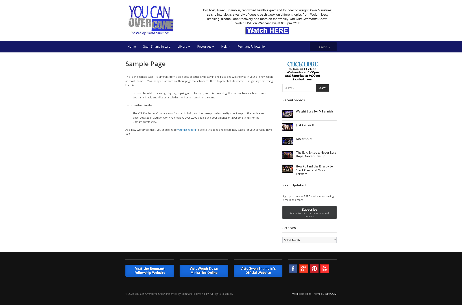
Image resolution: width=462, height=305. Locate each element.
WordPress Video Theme (306, 293)
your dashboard (186, 129)
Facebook (293, 268)
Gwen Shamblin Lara (157, 46)
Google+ (303, 268)
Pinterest (314, 268)
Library (182, 46)
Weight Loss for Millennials (315, 111)
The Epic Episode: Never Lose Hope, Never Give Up (316, 154)
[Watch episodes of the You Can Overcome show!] (150, 20)
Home (132, 46)
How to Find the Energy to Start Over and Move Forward (314, 170)
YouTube (324, 268)
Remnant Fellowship (251, 46)
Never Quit (304, 139)
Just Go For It (305, 125)
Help (224, 46)
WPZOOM (331, 293)
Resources (204, 46)
